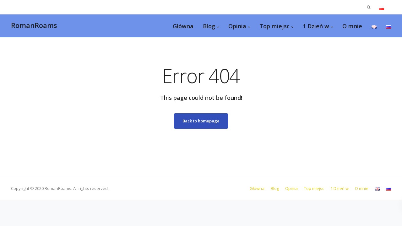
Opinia (237, 26)
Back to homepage (201, 121)
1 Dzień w (316, 26)
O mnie (352, 26)
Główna (183, 26)
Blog (209, 26)
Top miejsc (274, 26)
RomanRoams (34, 25)
